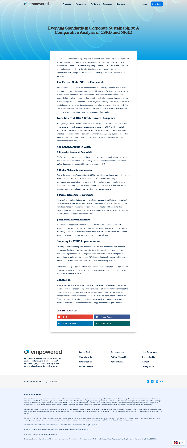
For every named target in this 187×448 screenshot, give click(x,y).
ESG (93, 22)
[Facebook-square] (148, 381)
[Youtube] (161, 381)
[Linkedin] (152, 381)
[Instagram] (157, 381)
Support (144, 4)
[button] (75, 317)
